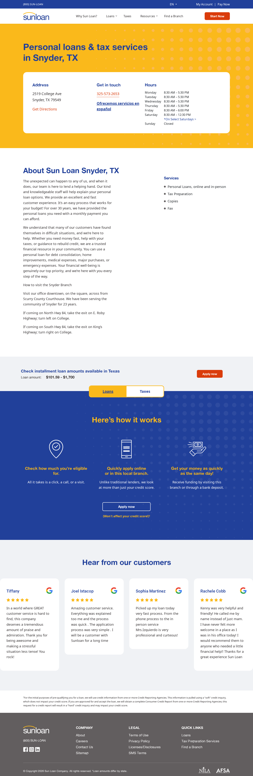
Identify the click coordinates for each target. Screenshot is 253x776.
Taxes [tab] (145, 391)
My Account (204, 4)
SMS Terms (137, 753)
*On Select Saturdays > (180, 119)
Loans (110, 16)
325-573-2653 (108, 93)
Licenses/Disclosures (145, 747)
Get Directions (44, 109)
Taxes (127, 16)
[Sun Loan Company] (36, 16)
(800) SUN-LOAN (33, 4)
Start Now (217, 16)
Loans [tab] (108, 391)
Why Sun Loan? (86, 16)
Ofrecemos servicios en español (118, 106)
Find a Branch (173, 16)
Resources (147, 16)
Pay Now (222, 4)
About (80, 735)
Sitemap (82, 753)
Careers (82, 741)
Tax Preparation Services (200, 741)
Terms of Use (139, 735)
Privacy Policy (139, 741)
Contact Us (84, 747)
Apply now (209, 374)
